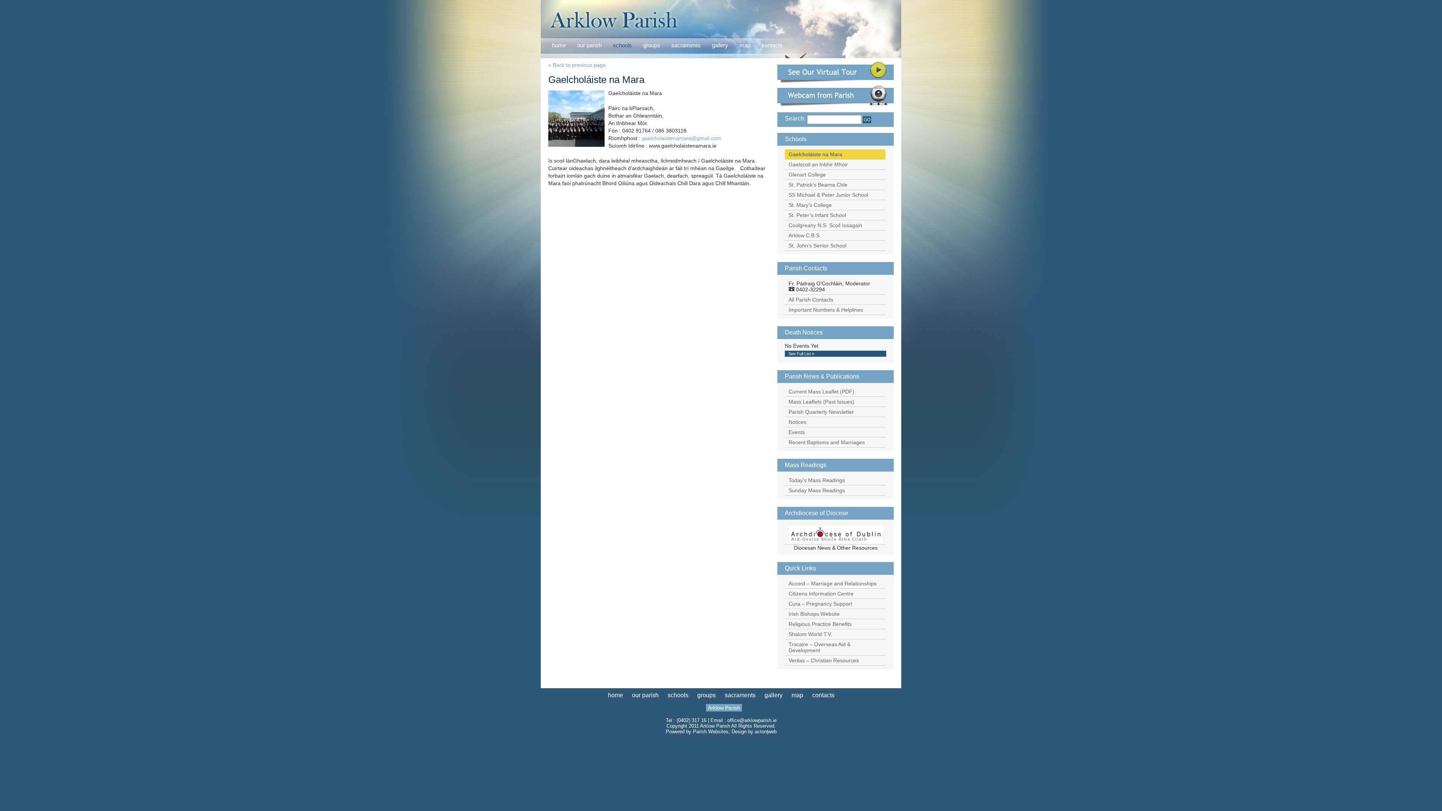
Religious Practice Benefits (820, 624)
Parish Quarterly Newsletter (821, 412)
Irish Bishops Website (814, 614)
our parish (589, 45)
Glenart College (807, 175)
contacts (772, 45)
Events (797, 432)
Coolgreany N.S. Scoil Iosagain (825, 225)
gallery (720, 45)
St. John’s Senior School (817, 246)
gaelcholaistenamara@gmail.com (681, 138)
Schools (796, 139)
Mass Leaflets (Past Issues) (821, 402)
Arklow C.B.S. (805, 235)
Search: (795, 118)
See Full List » (801, 353)
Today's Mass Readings (817, 480)
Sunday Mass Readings (817, 490)
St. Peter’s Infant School (817, 215)
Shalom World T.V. (810, 634)
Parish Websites (711, 731)
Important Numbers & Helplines (826, 310)
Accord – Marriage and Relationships (832, 583)
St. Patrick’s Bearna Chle (818, 185)
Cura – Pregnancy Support (820, 604)
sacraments (686, 45)
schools (622, 45)
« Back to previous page (577, 65)
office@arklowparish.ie (752, 720)
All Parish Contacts (811, 300)
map (744, 45)
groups (651, 45)
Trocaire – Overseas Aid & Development (820, 647)
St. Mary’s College (810, 205)
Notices (797, 422)
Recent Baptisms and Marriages (827, 442)
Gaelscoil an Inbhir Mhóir (818, 164)
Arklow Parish (724, 708)
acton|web (766, 731)
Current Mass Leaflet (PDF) (821, 392)
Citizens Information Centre (821, 594)
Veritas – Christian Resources (824, 660)
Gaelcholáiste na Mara (815, 154)
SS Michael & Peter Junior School (828, 195)
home (559, 45)
